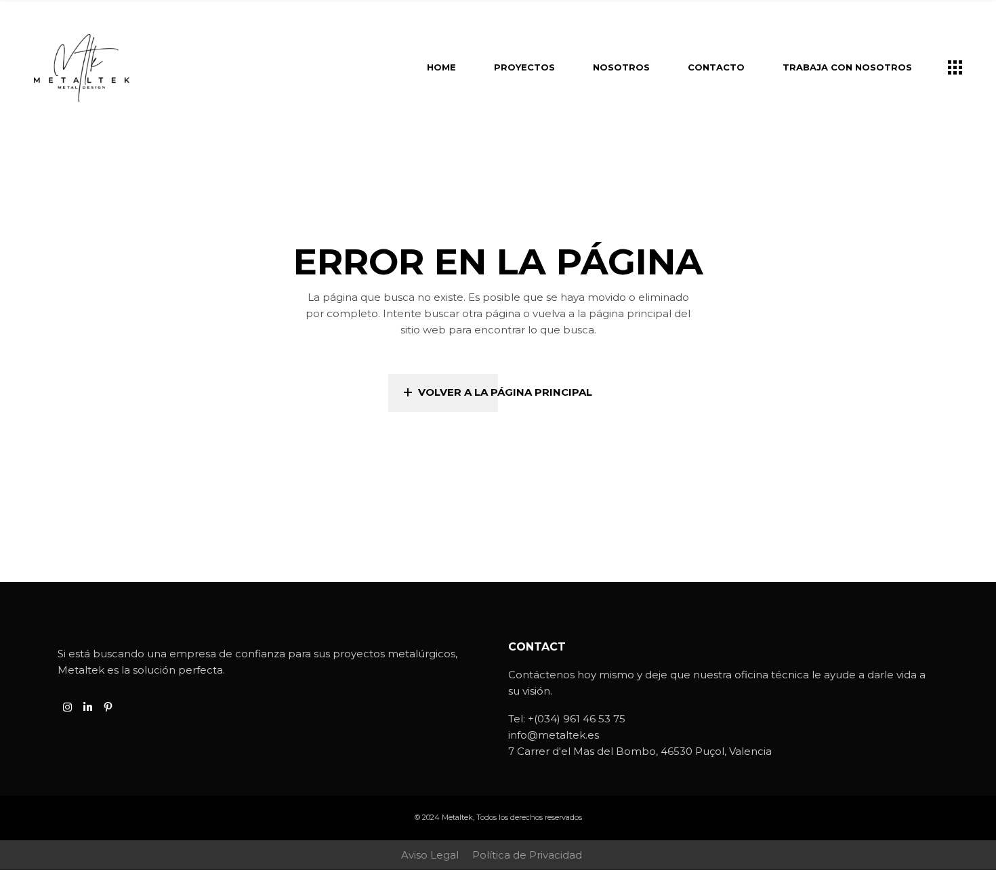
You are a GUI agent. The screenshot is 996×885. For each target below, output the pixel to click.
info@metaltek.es (553, 734)
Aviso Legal (430, 854)
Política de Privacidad (527, 854)
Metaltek (457, 817)
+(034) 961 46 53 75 (576, 718)
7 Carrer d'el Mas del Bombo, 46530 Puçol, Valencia (640, 751)
